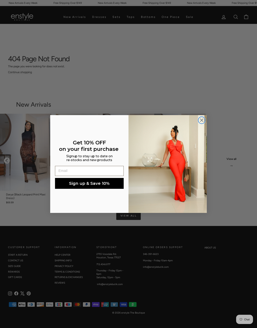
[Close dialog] (201, 120)
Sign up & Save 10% (89, 183)
